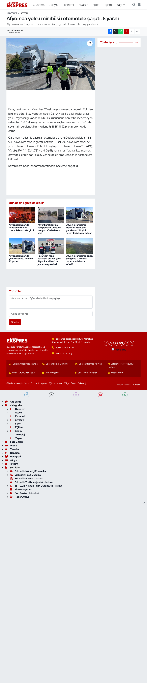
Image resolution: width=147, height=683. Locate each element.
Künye (13, 460)
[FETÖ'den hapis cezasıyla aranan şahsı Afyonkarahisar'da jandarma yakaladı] (51, 245)
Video (13, 445)
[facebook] (26, 394)
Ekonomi (68, 5)
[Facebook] (106, 343)
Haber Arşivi (117, 372)
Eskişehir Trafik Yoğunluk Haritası (121, 365)
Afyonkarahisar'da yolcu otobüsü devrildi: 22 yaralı (21, 258)
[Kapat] (145, 503)
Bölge (66, 383)
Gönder (15, 322)
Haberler (11, 13)
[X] (111, 343)
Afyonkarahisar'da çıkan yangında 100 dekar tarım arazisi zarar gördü (79, 260)
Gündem (39, 5)
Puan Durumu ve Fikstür (23, 372)
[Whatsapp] (126, 343)
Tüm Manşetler (52, 372)
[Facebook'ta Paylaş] (110, 31)
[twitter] (51, 394)
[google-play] (119, 349)
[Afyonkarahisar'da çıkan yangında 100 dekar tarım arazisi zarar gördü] (79, 245)
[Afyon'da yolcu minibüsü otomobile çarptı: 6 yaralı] (50, 64)
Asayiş (54, 5)
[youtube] (100, 394)
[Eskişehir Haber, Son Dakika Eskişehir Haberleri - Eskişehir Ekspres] (17, 4)
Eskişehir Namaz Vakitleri (90, 363)
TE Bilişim (136, 384)
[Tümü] (136, 42)
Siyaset (83, 5)
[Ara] (133, 5)
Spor (96, 5)
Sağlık (74, 383)
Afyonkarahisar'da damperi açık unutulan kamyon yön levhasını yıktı (49, 229)
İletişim (14, 463)
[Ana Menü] (139, 5)
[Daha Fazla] (126, 31)
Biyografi (15, 456)
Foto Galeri (16, 441)
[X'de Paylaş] (115, 31)
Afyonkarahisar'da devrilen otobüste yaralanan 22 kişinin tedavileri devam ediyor (79, 229)
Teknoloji (82, 383)
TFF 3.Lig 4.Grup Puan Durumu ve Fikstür (38, 485)
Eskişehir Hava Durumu (56, 363)
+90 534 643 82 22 (65, 347)
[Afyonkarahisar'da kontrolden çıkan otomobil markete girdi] (22, 214)
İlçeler (59, 383)
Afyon (24, 13)
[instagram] (76, 394)
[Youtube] (121, 343)
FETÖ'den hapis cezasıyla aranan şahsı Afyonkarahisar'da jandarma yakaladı (49, 260)
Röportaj (15, 452)
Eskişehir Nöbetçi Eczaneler (25, 363)
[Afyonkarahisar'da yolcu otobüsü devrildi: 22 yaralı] (22, 245)
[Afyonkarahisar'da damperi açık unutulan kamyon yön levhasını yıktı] (51, 214)
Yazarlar (14, 449)
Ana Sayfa (15, 401)
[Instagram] (116, 343)
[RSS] (132, 343)
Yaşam (121, 5)
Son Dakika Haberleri (87, 372)
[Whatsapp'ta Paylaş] (120, 31)
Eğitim (108, 5)
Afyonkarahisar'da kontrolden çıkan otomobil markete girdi (21, 227)
